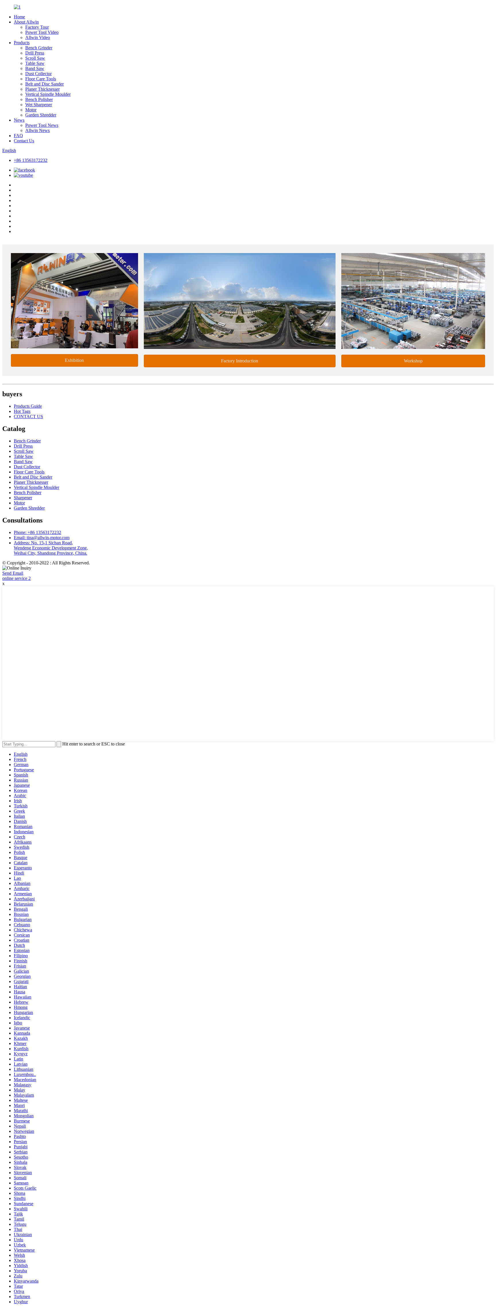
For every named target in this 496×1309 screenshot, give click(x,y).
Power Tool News (41, 125)
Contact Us (24, 140)
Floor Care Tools (40, 78)
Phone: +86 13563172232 (37, 532)
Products (22, 42)
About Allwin (26, 22)
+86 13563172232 (30, 160)
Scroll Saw (35, 58)
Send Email (12, 573)
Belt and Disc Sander (44, 83)
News (19, 120)
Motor (30, 109)
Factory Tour (37, 27)
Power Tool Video (42, 32)
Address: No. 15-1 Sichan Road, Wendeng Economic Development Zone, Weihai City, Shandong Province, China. (51, 548)
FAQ (18, 135)
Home (19, 16)
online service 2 (16, 578)
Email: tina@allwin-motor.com (41, 537)
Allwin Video (37, 37)
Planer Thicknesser (42, 89)
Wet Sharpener (38, 104)
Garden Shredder (40, 114)
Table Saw (34, 63)
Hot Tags (22, 411)
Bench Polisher (39, 99)
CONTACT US (28, 416)
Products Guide (28, 406)
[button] (74, 360)
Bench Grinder (38, 47)
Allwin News (37, 130)
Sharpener (23, 497)
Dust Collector (38, 73)
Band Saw (34, 68)
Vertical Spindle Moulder (48, 94)
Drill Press (34, 53)
